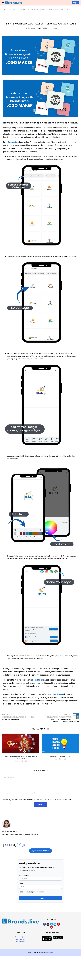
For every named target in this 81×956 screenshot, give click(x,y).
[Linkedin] (54, 924)
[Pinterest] (58, 924)
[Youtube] (51, 927)
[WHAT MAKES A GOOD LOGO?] (60, 743)
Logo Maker (22, 9)
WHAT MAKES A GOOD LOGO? (60, 756)
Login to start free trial (41, 851)
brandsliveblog (30, 28)
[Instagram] (48, 924)
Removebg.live (20, 937)
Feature (12, 9)
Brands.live (50, 952)
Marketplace (20, 941)
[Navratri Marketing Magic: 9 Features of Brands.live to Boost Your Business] (20, 743)
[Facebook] (44, 924)
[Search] (70, 3)
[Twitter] (51, 924)
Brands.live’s (13, 142)
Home (4, 9)
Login (75, 3)
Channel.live (20, 939)
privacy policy (38, 892)
